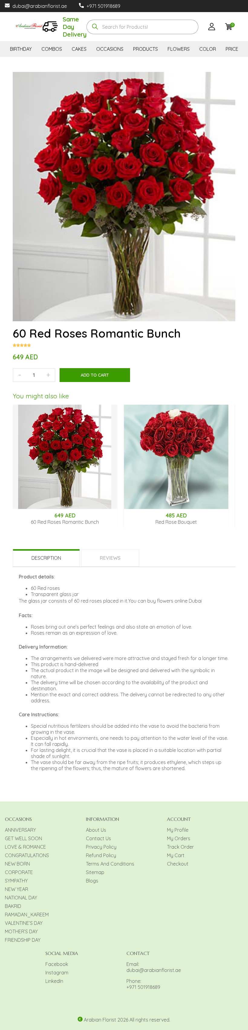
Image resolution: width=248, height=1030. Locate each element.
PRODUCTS (145, 49)
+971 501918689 (103, 6)
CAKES (79, 49)
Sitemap (95, 872)
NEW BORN (17, 864)
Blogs (92, 881)
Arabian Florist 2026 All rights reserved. (127, 1020)
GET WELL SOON (23, 838)
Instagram (56, 973)
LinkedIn (54, 981)
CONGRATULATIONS (27, 855)
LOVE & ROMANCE (25, 847)
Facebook (56, 964)
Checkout (177, 864)
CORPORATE (19, 872)
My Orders (178, 838)
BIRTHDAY (21, 49)
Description (46, 558)
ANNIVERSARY (20, 830)
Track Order (180, 847)
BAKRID (13, 906)
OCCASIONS (109, 49)
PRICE (232, 49)
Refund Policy (101, 855)
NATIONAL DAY (21, 898)
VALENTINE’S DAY (24, 923)
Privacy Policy (101, 847)
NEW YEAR (16, 889)
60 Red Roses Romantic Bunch (65, 522)
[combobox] (142, 27)
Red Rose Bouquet (176, 522)
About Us (96, 830)
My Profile (177, 830)
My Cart (175, 855)
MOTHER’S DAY (21, 931)
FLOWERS (179, 49)
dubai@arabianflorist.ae (39, 6)
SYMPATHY (16, 881)
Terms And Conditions (110, 864)
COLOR (207, 49)
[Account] (211, 27)
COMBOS (51, 49)
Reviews (110, 558)
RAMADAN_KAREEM (27, 915)
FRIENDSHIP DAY (23, 940)
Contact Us (98, 838)
